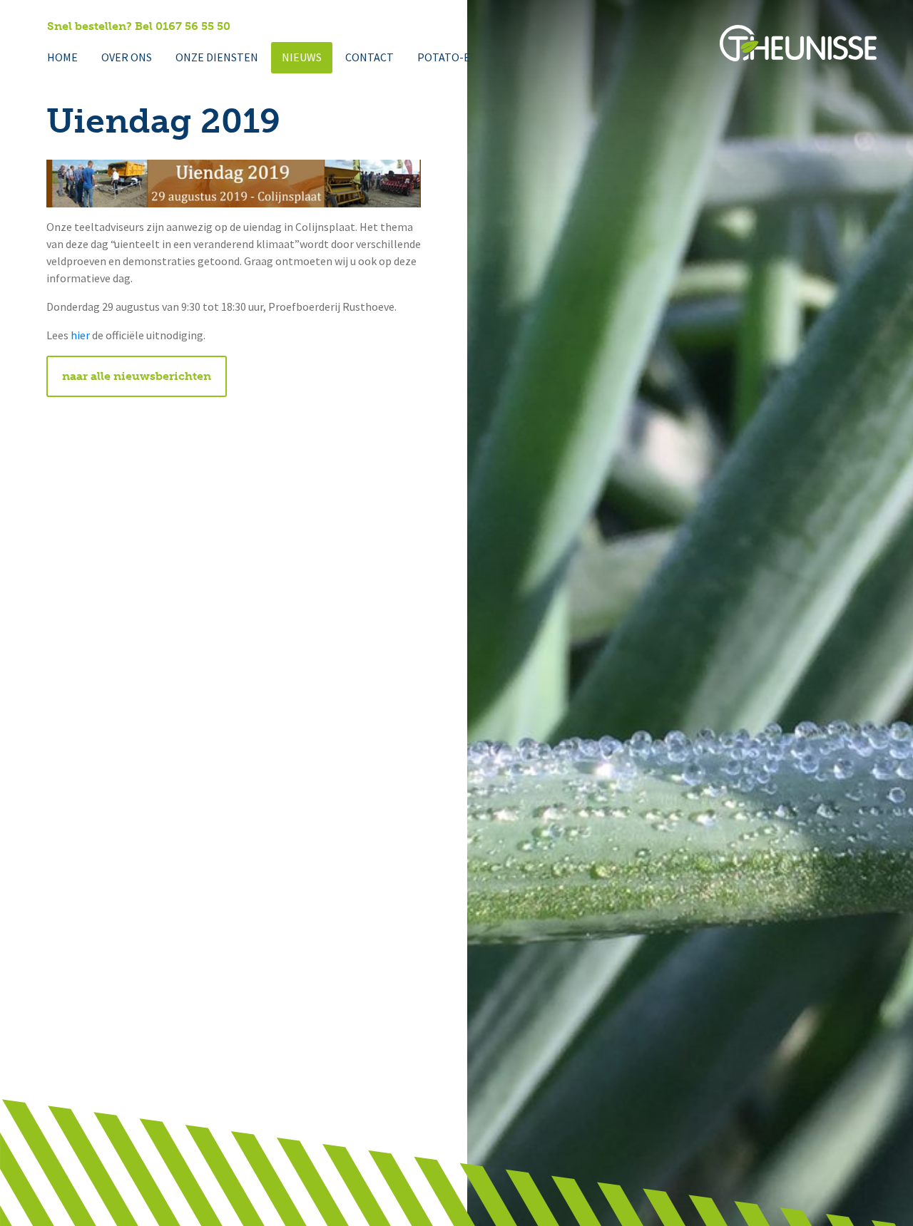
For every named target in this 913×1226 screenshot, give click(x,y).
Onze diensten (216, 57)
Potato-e (443, 57)
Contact (369, 57)
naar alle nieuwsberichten (136, 376)
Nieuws (302, 57)
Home (62, 57)
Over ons (126, 57)
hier (81, 335)
